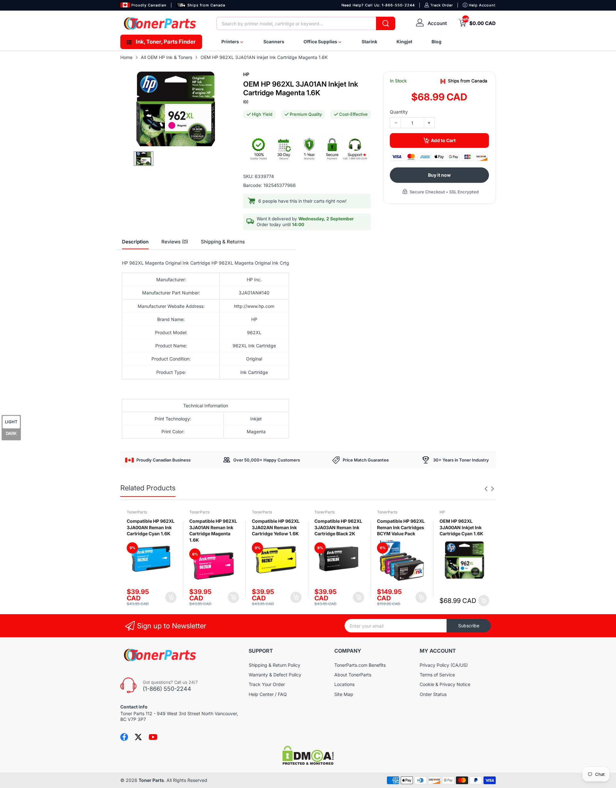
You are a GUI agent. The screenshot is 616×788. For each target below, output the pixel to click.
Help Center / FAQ (268, 694)
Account (437, 23)
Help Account (482, 5)
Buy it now (439, 175)
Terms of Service (437, 674)
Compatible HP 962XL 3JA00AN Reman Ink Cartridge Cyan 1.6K (151, 527)
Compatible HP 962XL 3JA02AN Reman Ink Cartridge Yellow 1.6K (276, 527)
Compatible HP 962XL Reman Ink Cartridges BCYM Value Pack (401, 527)
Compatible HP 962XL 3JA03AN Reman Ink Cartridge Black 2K (338, 527)
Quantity (399, 111)
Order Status (433, 694)
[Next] (486, 489)
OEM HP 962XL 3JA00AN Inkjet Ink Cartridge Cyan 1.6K (461, 527)
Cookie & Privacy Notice (445, 684)
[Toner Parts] (160, 23)
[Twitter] (138, 737)
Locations (344, 684)
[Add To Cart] (170, 597)
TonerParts (137, 512)
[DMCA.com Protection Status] (308, 763)
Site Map (343, 694)
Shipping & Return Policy (274, 665)
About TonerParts (352, 674)
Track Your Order (267, 684)
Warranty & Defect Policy (275, 674)
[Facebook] (124, 737)
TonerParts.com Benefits (360, 665)
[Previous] (492, 489)
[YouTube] (153, 737)
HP (246, 74)
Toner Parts (151, 780)
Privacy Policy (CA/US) (444, 665)
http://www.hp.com (254, 306)
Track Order (441, 5)
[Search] (385, 23)
